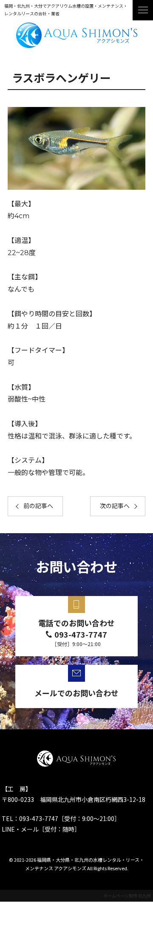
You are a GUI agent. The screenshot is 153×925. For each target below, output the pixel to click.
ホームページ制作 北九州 (127, 895)
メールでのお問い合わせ (76, 692)
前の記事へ (38, 506)
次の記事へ (115, 506)
